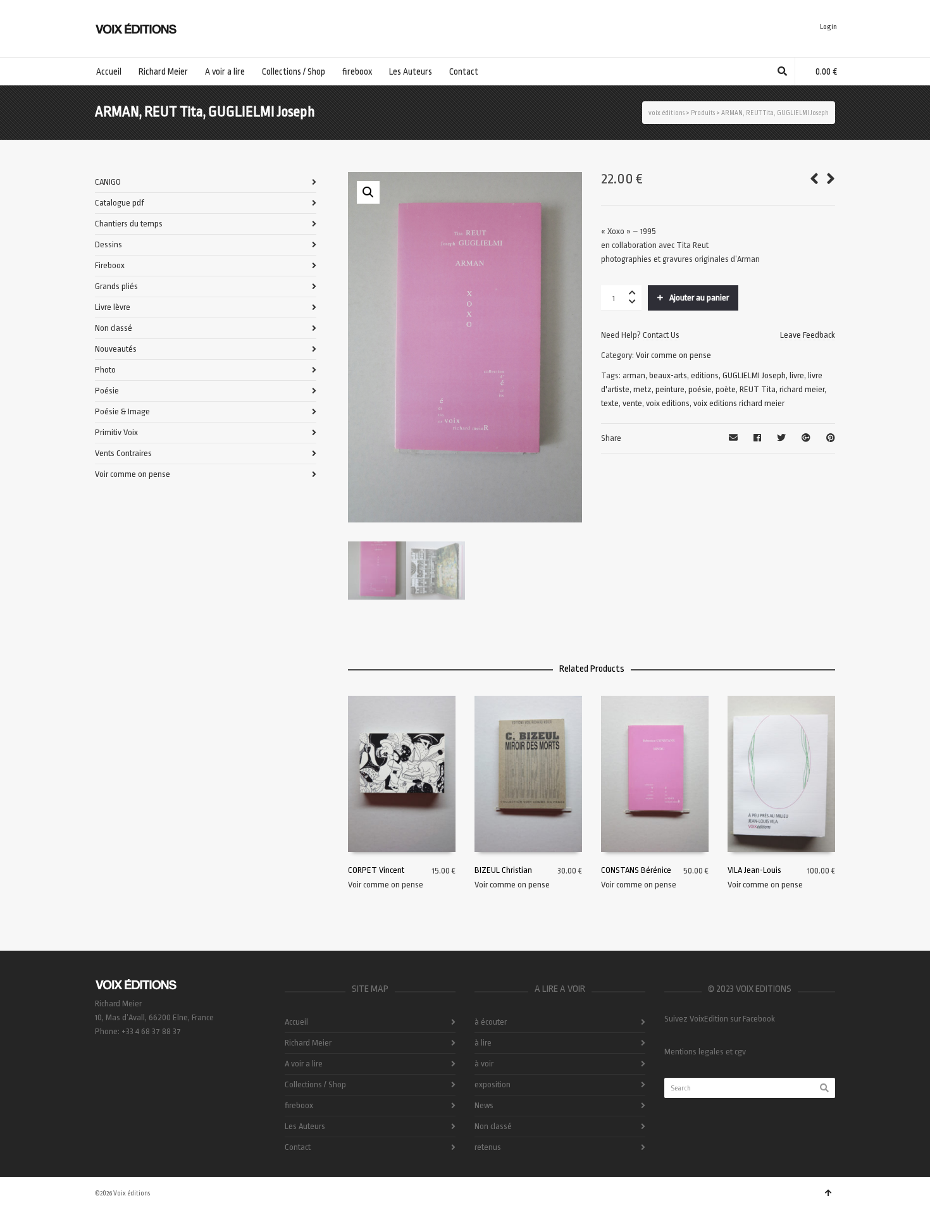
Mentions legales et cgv (705, 1051)
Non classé (113, 328)
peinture (670, 389)
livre (797, 375)
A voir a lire (304, 1063)
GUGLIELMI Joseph (754, 375)
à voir (483, 1063)
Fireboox (110, 265)
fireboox (299, 1105)
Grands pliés (116, 286)
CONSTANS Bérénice (636, 870)
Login (828, 27)
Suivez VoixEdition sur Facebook (719, 1018)
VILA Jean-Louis (754, 870)
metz (642, 389)
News (483, 1105)
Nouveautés (116, 349)
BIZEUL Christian (503, 870)
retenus (487, 1147)
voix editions (668, 403)
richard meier (801, 389)
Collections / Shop (315, 1084)
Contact (298, 1147)
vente (632, 403)
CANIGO (108, 182)
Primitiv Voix (116, 432)
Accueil (296, 1022)
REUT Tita (758, 389)
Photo (105, 369)
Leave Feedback (807, 335)
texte (610, 403)
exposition (492, 1084)
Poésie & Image (122, 411)
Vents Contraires (123, 453)
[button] (368, 192)
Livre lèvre (112, 307)
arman (634, 375)
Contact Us (661, 335)
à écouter (490, 1022)
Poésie (107, 390)
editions (705, 375)
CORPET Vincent (376, 870)
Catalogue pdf (119, 202)
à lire (483, 1042)
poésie (700, 389)
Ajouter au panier (699, 297)
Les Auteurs (305, 1126)
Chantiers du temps (129, 223)
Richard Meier (308, 1042)
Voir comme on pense (673, 355)
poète (726, 389)
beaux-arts (668, 375)
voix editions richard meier (738, 403)
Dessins (108, 244)
